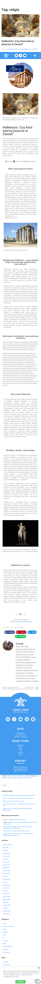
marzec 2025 (6, 856)
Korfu (4, 935)
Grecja (27, 776)
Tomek (22, 49)
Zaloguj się (5, 961)
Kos (4, 938)
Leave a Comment (32, 49)
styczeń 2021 (6, 893)
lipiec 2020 (5, 902)
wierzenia (25, 777)
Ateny (9, 776)
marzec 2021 (6, 888)
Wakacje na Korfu (7, 833)
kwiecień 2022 (6, 870)
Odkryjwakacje (7, 831)
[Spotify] (27, 719)
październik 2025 (7, 844)
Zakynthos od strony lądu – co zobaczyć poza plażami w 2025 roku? (19, 804)
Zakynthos (5, 949)
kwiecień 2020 (6, 911)
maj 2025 (5, 850)
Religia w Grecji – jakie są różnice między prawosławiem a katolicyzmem (17, 809)
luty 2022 (5, 876)
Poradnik (5, 940)
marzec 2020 (6, 914)
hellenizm (4, 777)
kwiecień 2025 (6, 853)
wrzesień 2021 (6, 879)
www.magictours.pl (25, 621)
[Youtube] (24, 55)
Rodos (4, 943)
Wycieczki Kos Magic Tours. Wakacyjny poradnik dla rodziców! (19, 795)
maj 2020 (5, 908)
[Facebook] (16, 55)
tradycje (19, 777)
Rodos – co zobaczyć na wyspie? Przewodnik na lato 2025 (18, 798)
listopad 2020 (6, 899)
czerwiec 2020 (7, 905)
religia (14, 777)
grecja (36, 776)
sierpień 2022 (6, 867)
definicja (24, 975)
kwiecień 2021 (6, 885)
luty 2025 (5, 859)
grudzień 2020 (6, 896)
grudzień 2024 (6, 865)
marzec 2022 (6, 873)
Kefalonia (5, 932)
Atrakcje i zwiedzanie (17, 776)
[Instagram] (20, 55)
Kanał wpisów (6, 964)
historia (10, 777)
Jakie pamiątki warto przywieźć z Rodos (13, 801)
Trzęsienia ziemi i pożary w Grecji (16, 819)
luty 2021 (5, 890)
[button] (35, 55)
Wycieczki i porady (20, 735)
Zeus (30, 777)
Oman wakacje (7, 826)
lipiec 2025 (5, 847)
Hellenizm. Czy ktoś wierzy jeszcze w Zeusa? (18, 43)
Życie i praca (20, 733)
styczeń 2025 (6, 862)
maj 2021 (5, 882)
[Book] (33, 719)
